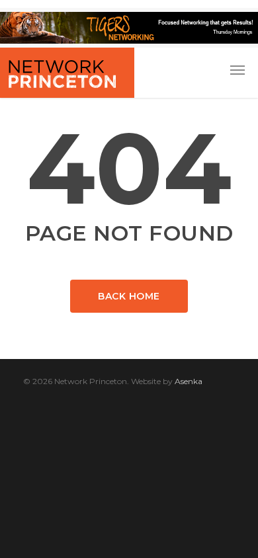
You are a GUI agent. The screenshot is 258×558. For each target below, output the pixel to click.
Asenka (188, 381)
